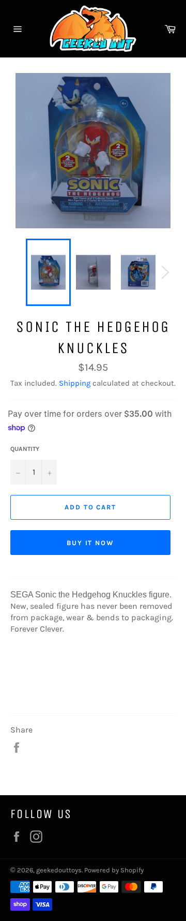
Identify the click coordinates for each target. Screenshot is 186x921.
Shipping (74, 383)
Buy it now (91, 543)
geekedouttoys (59, 870)
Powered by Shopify (114, 870)
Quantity (24, 448)
